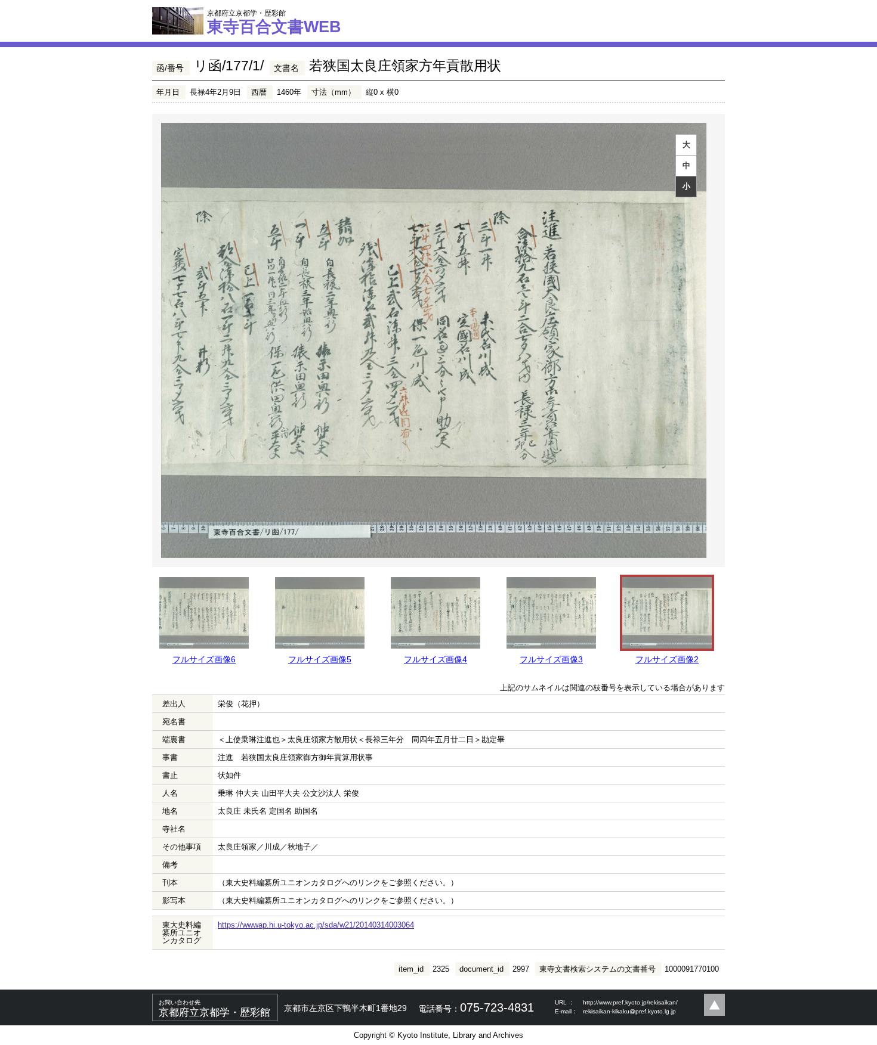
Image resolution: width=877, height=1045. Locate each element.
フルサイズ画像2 (667, 659)
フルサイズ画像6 (204, 659)
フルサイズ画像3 (551, 659)
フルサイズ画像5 (319, 659)
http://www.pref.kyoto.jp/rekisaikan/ (630, 1002)
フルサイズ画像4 (435, 659)
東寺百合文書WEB (274, 22)
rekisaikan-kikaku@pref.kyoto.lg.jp (629, 1011)
